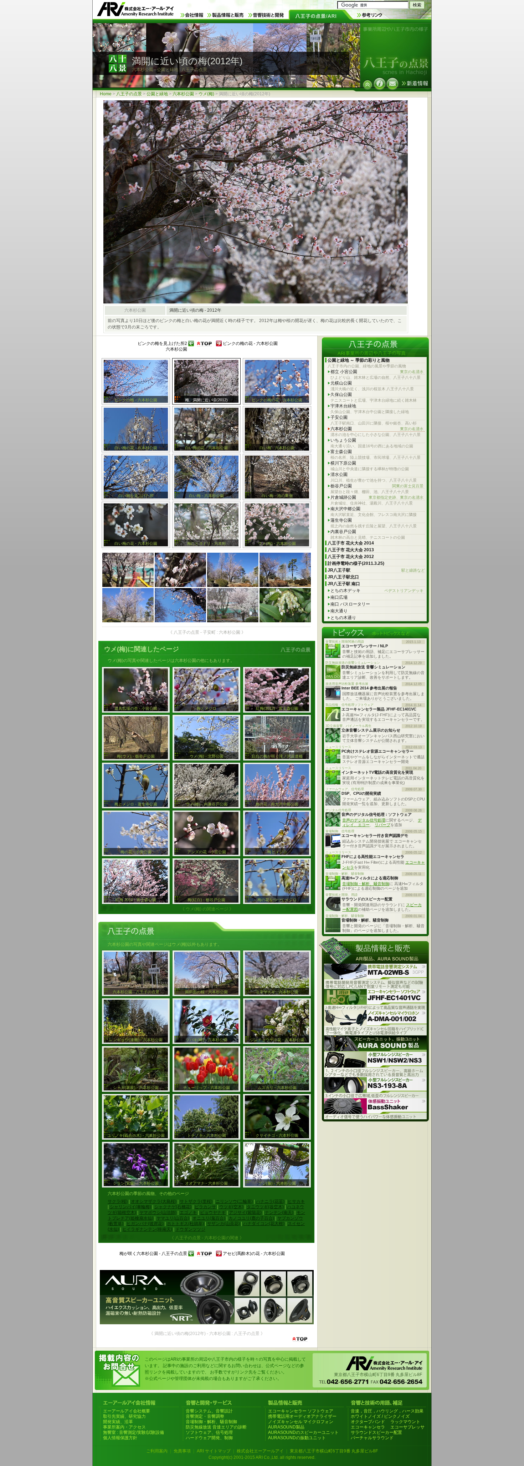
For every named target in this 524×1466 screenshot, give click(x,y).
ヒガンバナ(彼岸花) (145, 1223)
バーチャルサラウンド (372, 1437)
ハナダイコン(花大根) (263, 1223)
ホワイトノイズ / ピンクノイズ (380, 1416)
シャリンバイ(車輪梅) (130, 1206)
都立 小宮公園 (376, 371)
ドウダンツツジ (190, 1229)
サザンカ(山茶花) (223, 1223)
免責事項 (182, 1451)
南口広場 (339, 597)
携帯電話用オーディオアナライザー (302, 1416)
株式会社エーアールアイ (260, 1451)
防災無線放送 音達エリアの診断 (216, 1427)
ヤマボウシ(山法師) (157, 1212)
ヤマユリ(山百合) (172, 1218)
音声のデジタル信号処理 (363, 820)
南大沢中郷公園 (345, 508)
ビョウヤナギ (213, 1212)
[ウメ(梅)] (368, 85)
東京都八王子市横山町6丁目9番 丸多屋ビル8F (334, 1451)
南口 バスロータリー (350, 604)
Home (106, 93)
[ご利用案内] (379, 83)
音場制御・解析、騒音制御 (365, 884)
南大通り (339, 610)
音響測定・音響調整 (205, 1416)
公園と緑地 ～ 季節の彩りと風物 (359, 360)
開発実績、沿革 (118, 1421)
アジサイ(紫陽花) (245, 1212)
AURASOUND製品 (286, 1427)
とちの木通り (343, 617)
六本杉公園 (183, 93)
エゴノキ (188, 1212)
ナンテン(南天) (279, 1212)
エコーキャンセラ (368, 1427)
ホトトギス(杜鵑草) (185, 1223)
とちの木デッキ (376, 590)
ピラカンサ (205, 1206)
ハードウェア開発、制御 (209, 1437)
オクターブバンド (368, 1421)
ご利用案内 (157, 1451)
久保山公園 (341, 394)
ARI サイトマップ (214, 1451)
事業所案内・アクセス (124, 1427)
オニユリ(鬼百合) (208, 1218)
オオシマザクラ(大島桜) (153, 1201)
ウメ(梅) (206, 93)
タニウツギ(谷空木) (265, 1206)
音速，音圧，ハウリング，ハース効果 (387, 1411)
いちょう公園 (343, 440)
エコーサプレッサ (407, 1427)
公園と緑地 (157, 93)
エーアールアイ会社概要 (126, 1411)
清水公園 (339, 474)
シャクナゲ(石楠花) (172, 1206)
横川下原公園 (343, 463)
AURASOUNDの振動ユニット (297, 1437)
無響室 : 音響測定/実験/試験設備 (133, 1432)
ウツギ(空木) (231, 1206)
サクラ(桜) (118, 1201)
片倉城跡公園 (376, 497)
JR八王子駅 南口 (344, 583)
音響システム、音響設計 (209, 1411)
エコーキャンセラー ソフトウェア (300, 1411)
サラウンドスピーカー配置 (376, 1432)
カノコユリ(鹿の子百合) (251, 1218)
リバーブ (382, 825)
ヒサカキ (296, 1201)
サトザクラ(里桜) (196, 1201)
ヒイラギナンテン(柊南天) (147, 1229)
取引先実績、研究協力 (124, 1416)
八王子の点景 (129, 93)
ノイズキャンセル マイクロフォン (300, 1421)
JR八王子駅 (376, 570)
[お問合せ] (392, 83)
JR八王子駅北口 (343, 576)
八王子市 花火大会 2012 (351, 556)
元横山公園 (341, 383)
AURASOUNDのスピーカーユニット (303, 1432)
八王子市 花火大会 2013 (351, 549)
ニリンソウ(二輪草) (234, 1201)
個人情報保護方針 (120, 1437)
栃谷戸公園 (376, 485)
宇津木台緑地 (343, 405)
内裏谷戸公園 (343, 531)
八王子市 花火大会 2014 (351, 543)
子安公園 (339, 417)
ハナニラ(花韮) (270, 1201)
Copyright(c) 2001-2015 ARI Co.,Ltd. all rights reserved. (262, 1457)
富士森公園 (341, 451)
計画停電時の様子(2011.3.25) (356, 563)
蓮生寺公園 (341, 520)
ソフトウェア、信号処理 (209, 1432)
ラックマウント (405, 1421)
